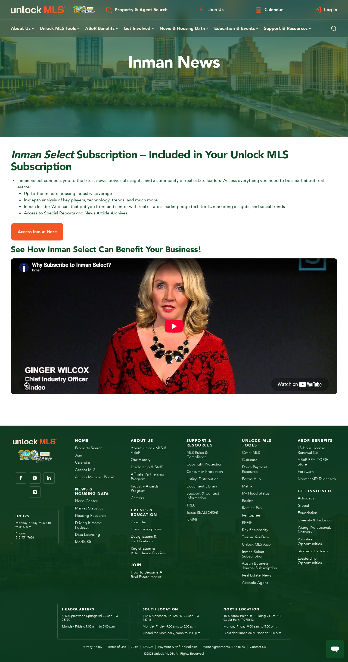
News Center (86, 501)
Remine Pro (252, 508)
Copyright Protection (204, 464)
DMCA (146, 647)
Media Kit (83, 542)
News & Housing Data (182, 28)
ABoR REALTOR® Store (313, 462)
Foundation (307, 513)
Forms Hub (251, 479)
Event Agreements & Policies (222, 647)
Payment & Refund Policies (176, 647)
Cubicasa (249, 460)
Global (303, 505)
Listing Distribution (203, 479)
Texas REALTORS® (202, 513)
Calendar (274, 10)
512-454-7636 (24, 537)
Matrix (247, 486)
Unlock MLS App (256, 544)
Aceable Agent (255, 583)
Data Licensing (87, 535)
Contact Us (256, 647)
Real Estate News (256, 575)
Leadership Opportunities (310, 561)
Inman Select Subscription (253, 554)
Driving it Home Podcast (88, 525)
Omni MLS (251, 453)
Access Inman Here (37, 232)
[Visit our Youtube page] (35, 478)
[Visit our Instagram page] (35, 492)
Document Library (202, 486)
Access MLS (85, 470)
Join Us (216, 10)
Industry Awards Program (145, 488)
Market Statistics (89, 508)
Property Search (88, 448)
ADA (133, 647)
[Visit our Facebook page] (20, 478)
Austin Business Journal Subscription (259, 566)
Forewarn (306, 472)
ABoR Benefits (99, 28)
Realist (247, 501)
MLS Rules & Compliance (197, 455)
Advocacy (306, 498)
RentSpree (251, 515)
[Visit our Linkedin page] (49, 478)
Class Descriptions (146, 529)
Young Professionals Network (314, 530)
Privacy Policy (92, 647)
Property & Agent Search (141, 10)
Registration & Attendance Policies (148, 551)
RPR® (246, 523)
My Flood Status (255, 493)
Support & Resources (285, 28)
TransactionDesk (256, 537)
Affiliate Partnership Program (147, 477)
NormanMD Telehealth (317, 479)
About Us (20, 28)
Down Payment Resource (255, 469)
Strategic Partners (313, 551)
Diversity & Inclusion (315, 520)
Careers (137, 498)
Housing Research (90, 516)
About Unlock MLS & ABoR (149, 450)
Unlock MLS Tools (58, 28)
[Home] (53, 9)
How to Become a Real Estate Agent (146, 574)
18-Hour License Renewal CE (311, 450)
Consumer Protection (205, 472)
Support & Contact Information (203, 496)
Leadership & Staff (146, 467)
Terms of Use (115, 647)
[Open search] (334, 28)
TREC (191, 505)
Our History (140, 460)
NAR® (192, 520)
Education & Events (234, 28)
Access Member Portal (94, 477)
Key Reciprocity (255, 530)
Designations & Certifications (144, 539)
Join (78, 455)
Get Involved (137, 28)
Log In (330, 10)
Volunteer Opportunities (310, 541)
